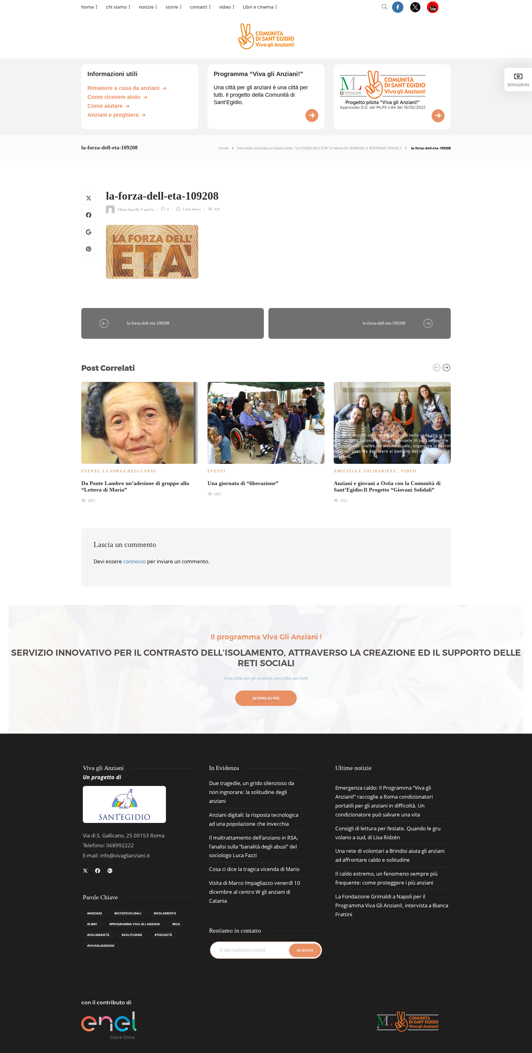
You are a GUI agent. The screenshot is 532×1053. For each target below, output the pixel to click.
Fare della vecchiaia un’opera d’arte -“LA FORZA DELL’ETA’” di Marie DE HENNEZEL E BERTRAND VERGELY (319, 148)
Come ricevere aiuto (113, 97)
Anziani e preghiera (113, 115)
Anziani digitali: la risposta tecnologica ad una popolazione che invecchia (253, 819)
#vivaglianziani (100, 945)
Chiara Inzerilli (128, 209)
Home (223, 148)
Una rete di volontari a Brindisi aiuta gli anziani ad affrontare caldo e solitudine (390, 855)
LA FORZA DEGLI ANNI (129, 471)
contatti (198, 7)
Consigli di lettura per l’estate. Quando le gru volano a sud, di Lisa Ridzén (388, 833)
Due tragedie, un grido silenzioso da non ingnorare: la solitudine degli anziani (251, 792)
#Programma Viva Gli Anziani (134, 924)
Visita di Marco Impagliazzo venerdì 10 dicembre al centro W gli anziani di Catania (254, 891)
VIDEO (408, 471)
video (225, 7)
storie (172, 7)
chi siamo (116, 7)
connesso (134, 561)
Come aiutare (105, 106)
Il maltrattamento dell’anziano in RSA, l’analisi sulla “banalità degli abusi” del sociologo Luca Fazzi (253, 846)
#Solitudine (132, 935)
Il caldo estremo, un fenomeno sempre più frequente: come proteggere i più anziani (386, 878)
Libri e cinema (258, 7)
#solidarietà (98, 935)
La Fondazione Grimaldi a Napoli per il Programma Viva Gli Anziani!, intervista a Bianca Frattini (391, 905)
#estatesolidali (127, 913)
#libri (92, 924)
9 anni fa (147, 209)
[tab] (353, 768)
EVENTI (90, 471)
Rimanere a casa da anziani (123, 88)
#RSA (176, 924)
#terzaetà (163, 935)
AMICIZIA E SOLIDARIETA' (366, 471)
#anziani (94, 913)
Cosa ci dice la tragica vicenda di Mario (254, 869)
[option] (140, 441)
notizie (146, 7)
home (87, 7)
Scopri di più (266, 698)
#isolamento (165, 913)
